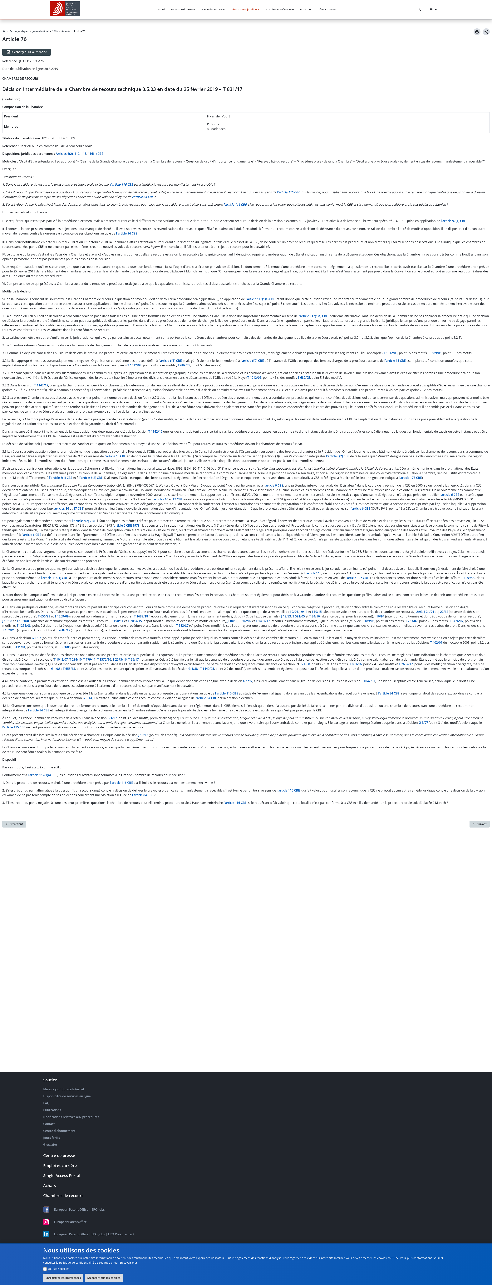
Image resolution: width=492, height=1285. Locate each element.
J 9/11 (303, 612)
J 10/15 (317, 612)
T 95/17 (133, 659)
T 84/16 (314, 616)
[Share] (486, 31)
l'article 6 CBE (273, 485)
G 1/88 (305, 664)
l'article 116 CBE (121, 783)
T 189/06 (368, 621)
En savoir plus (129, 1262)
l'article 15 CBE (395, 361)
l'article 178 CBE (410, 478)
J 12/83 (286, 616)
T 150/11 (117, 621)
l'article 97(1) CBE (453, 221)
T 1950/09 (24, 621)
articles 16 (160, 499)
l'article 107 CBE (357, 578)
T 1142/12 (41, 385)
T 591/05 (299, 616)
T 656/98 (44, 616)
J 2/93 (419, 612)
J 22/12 (443, 612)
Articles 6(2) (64, 154)
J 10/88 (7, 621)
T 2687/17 (63, 630)
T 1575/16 (104, 659)
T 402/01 (436, 642)
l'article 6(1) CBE (170, 361)
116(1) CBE (95, 154)
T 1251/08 (24, 625)
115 (83, 154)
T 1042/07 (61, 659)
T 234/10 (75, 659)
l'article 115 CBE (226, 693)
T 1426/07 (456, 621)
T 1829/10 (9, 630)
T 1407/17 (263, 621)
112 (77, 154)
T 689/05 (435, 353)
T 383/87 (182, 625)
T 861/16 (355, 664)
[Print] (477, 31)
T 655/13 (69, 669)
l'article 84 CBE (126, 233)
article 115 (313, 573)
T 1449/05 (207, 669)
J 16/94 (379, 616)
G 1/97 (36, 638)
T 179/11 (89, 659)
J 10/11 (233, 621)
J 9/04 (294, 612)
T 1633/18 (141, 616)
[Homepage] (4, 31)
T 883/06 (64, 647)
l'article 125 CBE (13, 727)
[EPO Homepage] (65, 9)
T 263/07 (411, 621)
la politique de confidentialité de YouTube (83, 1262)
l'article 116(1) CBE (54, 578)
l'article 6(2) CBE (252, 361)
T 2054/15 (135, 621)
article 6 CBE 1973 (127, 525)
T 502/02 (245, 621)
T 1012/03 (390, 353)
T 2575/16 (120, 659)
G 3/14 (87, 698)
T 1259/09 (468, 578)
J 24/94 (429, 612)
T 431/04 (19, 647)
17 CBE (178, 499)
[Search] (420, 9)
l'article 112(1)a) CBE (260, 299)
